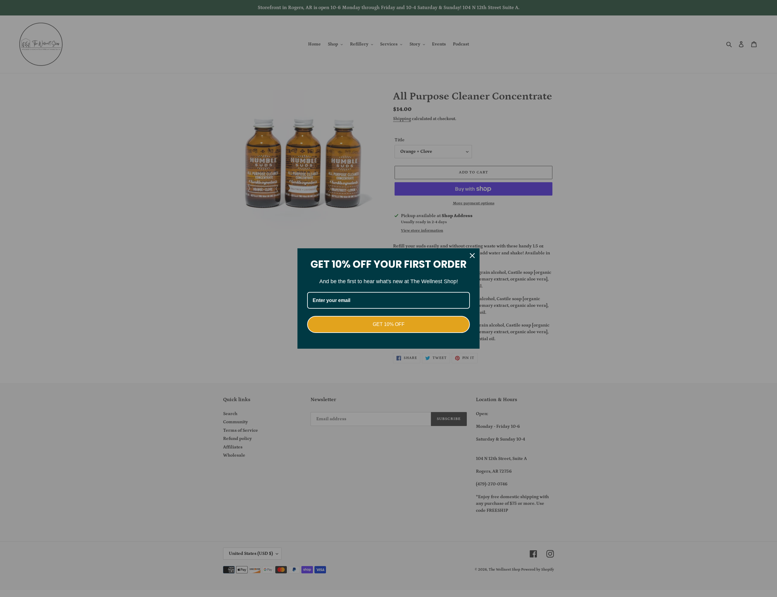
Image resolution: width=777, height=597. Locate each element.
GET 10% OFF (389, 324)
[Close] (472, 255)
